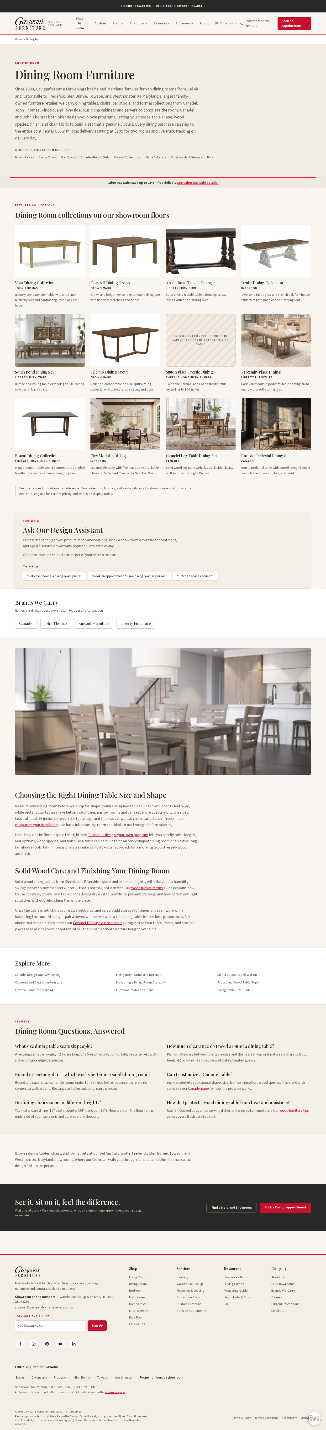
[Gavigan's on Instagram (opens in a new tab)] (33, 1344)
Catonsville (39, 1377)
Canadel (26, 623)
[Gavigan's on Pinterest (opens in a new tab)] (47, 1344)
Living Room (137, 1277)
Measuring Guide (236, 1290)
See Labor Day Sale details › (198, 182)
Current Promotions (285, 1304)
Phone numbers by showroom (161, 1377)
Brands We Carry (283, 1290)
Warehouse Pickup (190, 1284)
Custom (100, 23)
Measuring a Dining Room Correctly (141, 982)
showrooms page (115, 1392)
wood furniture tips (147, 888)
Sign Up (97, 1325)
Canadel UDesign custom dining (99, 923)
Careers (277, 1297)
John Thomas (55, 623)
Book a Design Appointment (285, 1207)
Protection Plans (188, 1297)
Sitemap (306, 1418)
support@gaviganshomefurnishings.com (44, 1307)
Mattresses (137, 1297)
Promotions (138, 23)
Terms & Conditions (266, 1418)
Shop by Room (79, 23)
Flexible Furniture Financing (34, 990)
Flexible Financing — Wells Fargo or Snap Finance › (163, 6)
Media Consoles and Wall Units (238, 974)
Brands (118, 23)
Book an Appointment (291, 23)
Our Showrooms (282, 1284)
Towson (102, 1377)
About (204, 23)
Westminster (124, 1377)
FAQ (227, 1304)
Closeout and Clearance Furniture (39, 982)
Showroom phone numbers (257, 23)
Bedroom (135, 1290)
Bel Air (20, 1377)
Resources (161, 23)
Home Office (138, 1304)
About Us (277, 1277)
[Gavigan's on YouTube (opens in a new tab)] (60, 1344)
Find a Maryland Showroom (231, 1207)
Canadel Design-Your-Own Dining (38, 974)
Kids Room (136, 1317)
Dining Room (138, 1284)
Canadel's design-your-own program (118, 835)
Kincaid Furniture (93, 623)
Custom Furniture (189, 1304)
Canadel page (198, 1088)
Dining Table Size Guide (234, 990)
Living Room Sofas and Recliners (139, 974)
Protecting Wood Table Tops (238, 982)
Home (18, 39)
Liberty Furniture (135, 623)
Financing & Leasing (191, 1290)
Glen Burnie (82, 1377)
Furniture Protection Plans (134, 990)
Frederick (61, 1377)
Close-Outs (137, 1324)
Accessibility (289, 1418)
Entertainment (139, 1310)
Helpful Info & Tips (237, 1297)
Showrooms (184, 23)
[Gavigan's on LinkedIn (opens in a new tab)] (73, 1344)
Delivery (182, 1277)
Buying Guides (234, 1284)
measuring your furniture (35, 824)
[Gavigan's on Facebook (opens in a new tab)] (20, 1344)
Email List (277, 1310)
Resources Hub (235, 1277)
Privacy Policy (242, 1418)
